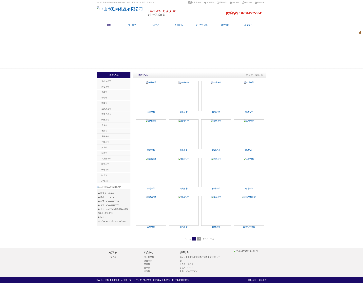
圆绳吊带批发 (249, 227)
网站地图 (248, 2)
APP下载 (235, 2)
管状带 (104, 92)
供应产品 (259, 75)
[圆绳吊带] (151, 82)
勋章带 (104, 153)
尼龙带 (104, 125)
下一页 (205, 239)
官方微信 (210, 2)
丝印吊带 (105, 142)
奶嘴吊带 (105, 120)
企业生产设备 (202, 25)
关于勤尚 (132, 25)
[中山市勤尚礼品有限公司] (120, 9)
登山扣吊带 (106, 81)
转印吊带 (105, 170)
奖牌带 (104, 103)
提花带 (104, 147)
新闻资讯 (179, 25)
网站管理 (263, 280)
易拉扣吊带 (106, 159)
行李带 (104, 98)
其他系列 (105, 181)
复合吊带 (105, 87)
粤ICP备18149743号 (180, 280)
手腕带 (104, 131)
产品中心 (155, 25)
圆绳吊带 (105, 164)
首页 (109, 25)
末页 (212, 239)
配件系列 (105, 175)
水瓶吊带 (105, 136)
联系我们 (248, 25)
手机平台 (223, 2)
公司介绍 (112, 257)
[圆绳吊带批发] (249, 197)
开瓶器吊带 (106, 114)
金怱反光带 (106, 109)
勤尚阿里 (260, 2)
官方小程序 (196, 2)
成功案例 (225, 25)
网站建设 (157, 280)
